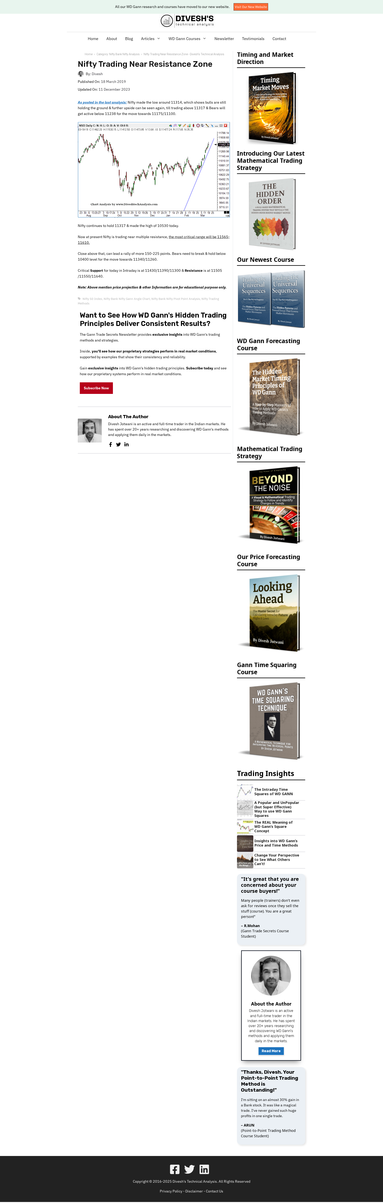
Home (93, 38)
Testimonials (253, 38)
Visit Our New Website (251, 7)
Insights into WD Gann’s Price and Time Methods (276, 843)
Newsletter (224, 38)
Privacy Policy (171, 1191)
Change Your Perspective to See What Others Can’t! (276, 859)
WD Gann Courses (184, 38)
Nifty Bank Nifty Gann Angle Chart (127, 299)
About (111, 38)
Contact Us (214, 1191)
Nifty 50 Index (92, 299)
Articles (148, 38)
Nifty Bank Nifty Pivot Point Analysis (175, 299)
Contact (279, 38)
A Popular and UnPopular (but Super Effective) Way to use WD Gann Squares (276, 809)
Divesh (97, 74)
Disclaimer (194, 1191)
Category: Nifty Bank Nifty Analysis (118, 54)
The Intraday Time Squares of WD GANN (273, 791)
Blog (129, 38)
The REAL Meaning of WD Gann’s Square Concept (273, 826)
